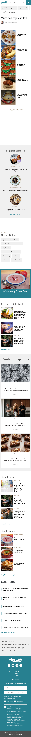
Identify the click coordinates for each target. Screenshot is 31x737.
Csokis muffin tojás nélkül (21, 64)
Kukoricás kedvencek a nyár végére (13, 647)
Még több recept (15, 214)
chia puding (6, 256)
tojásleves (5, 260)
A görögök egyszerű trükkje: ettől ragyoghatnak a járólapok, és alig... (19, 487)
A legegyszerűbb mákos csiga (15, 210)
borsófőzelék (16, 260)
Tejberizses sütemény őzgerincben (15, 613)
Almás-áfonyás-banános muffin (22, 49)
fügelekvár (5, 248)
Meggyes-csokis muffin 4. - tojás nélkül (22, 95)
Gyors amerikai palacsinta (19, 563)
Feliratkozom (21, 692)
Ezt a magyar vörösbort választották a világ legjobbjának (19, 341)
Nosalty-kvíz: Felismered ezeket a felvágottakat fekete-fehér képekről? (15, 390)
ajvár (4, 240)
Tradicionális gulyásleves (18, 551)
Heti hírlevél (19, 701)
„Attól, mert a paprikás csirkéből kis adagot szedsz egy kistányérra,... (15, 424)
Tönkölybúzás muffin (21, 34)
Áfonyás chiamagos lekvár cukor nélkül (15, 190)
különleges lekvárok (15, 187)
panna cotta (18, 244)
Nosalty (15, 394)
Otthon (16, 335)
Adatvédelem (15, 674)
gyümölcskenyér (15, 166)
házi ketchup (6, 244)
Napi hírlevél (10, 701)
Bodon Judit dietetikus (11, 22)
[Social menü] (15, 2)
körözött (16, 256)
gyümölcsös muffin (22, 46)
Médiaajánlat (15, 679)
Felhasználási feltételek (15, 672)
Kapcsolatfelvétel (15, 676)
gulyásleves (17, 547)
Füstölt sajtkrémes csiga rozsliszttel (15, 627)
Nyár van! (17, 308)
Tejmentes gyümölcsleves (19, 538)
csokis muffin (20, 61)
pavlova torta (13, 240)
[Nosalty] (4, 2)
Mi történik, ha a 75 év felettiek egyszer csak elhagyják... (19, 328)
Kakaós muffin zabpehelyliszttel (22, 79)
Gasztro (15, 384)
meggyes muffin (21, 91)
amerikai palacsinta (19, 560)
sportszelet (23, 8)
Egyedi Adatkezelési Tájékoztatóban (16, 724)
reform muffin (20, 31)
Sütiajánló (4, 12)
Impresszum (15, 677)
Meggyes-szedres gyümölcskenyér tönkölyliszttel (15, 170)
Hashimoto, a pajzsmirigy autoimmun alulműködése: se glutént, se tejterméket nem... (20, 314)
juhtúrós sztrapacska (9, 8)
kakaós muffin (21, 76)
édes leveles (15, 206)
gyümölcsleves (18, 535)
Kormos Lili (15, 429)
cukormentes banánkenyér (11, 252)
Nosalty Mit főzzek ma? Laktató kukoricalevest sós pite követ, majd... (15, 459)
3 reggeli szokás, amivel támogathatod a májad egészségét (19, 514)
